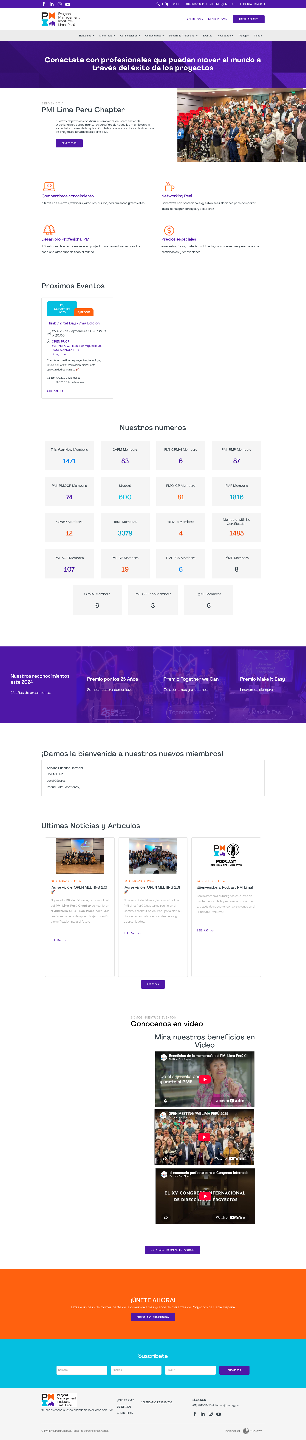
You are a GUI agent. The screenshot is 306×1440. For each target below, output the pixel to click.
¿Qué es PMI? (125, 1400)
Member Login (217, 19)
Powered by (232, 1431)
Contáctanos (252, 4)
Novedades (224, 35)
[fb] (43, 4)
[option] (80, 907)
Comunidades (153, 35)
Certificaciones (128, 35)
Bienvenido (85, 35)
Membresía (106, 35)
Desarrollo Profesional (182, 35)
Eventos (207, 35)
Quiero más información (153, 1317)
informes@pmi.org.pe (223, 4)
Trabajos (244, 35)
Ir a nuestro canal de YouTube (172, 1250)
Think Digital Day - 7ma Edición (73, 323)
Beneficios (69, 143)
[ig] (59, 4)
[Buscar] (158, 4)
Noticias (153, 984)
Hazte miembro (248, 19)
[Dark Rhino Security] (252, 1431)
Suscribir (234, 1370)
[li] (51, 4)
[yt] (67, 4)
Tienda (258, 35)
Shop (176, 4)
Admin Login (195, 19)
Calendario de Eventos (157, 1402)
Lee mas (53, 390)
